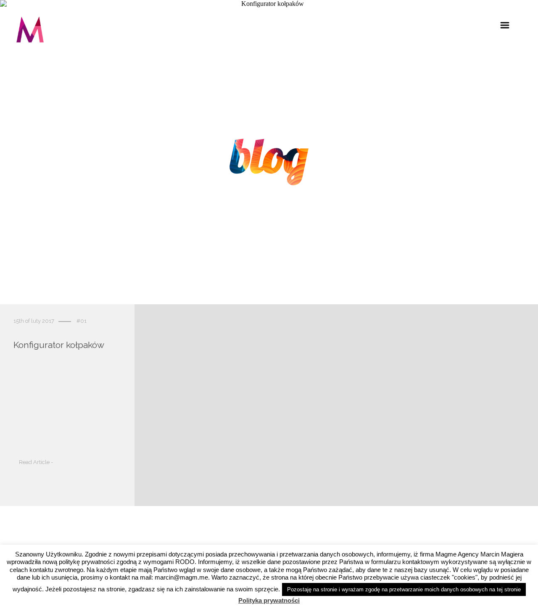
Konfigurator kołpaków (58, 345)
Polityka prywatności (269, 600)
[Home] (30, 31)
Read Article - (36, 462)
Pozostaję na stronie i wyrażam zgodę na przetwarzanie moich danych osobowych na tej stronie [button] (404, 589)
